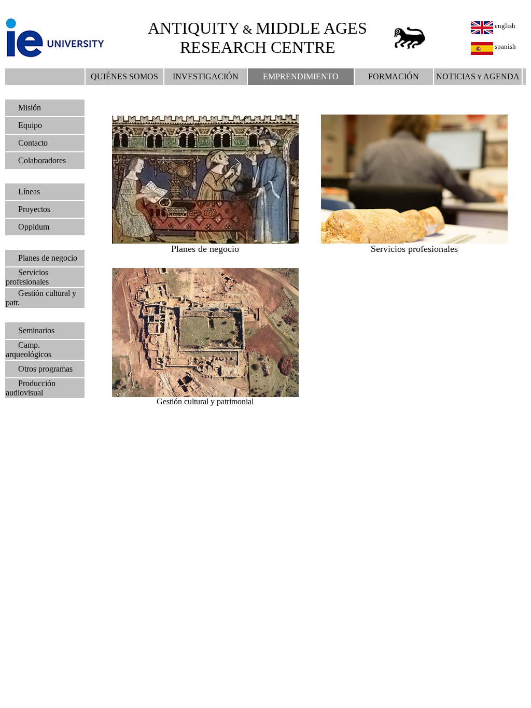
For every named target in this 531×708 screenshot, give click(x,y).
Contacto (33, 142)
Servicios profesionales (27, 277)
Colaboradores (42, 160)
